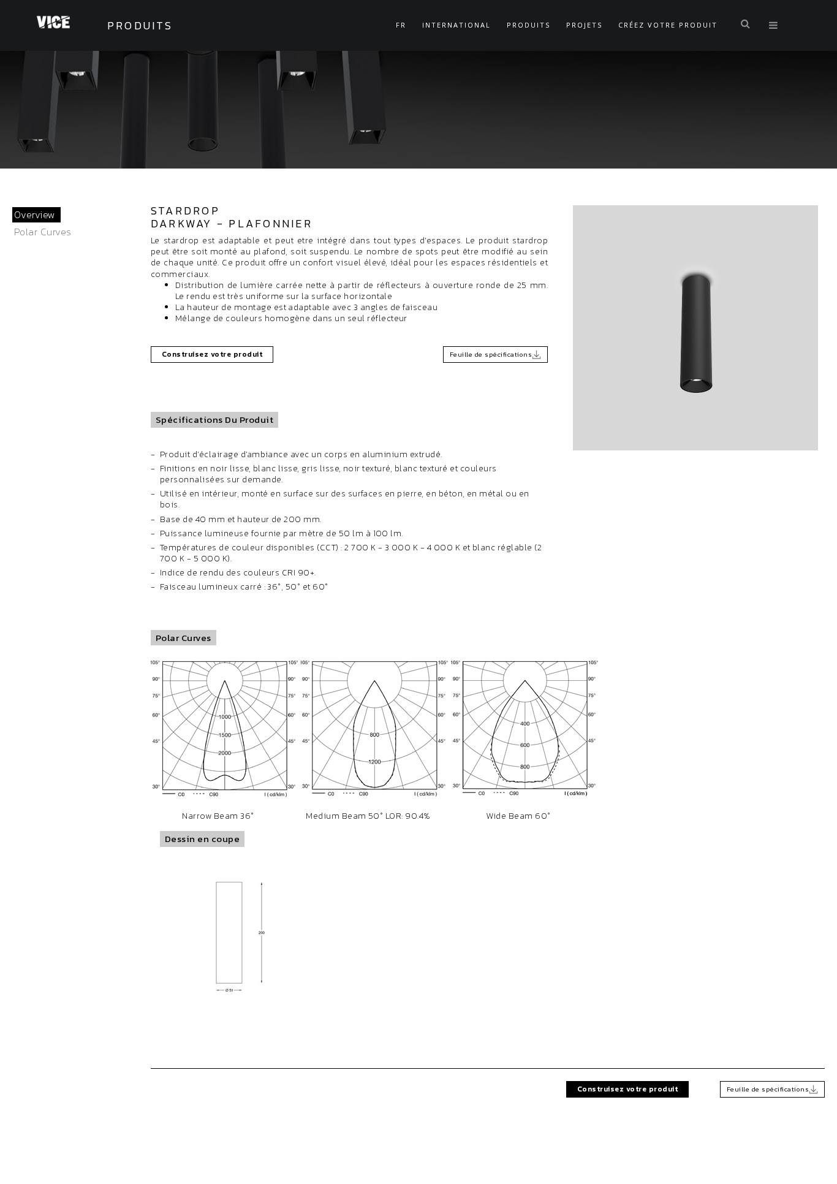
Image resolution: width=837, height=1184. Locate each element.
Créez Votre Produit (668, 24)
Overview (35, 214)
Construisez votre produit (212, 354)
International (456, 24)
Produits (528, 24)
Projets (584, 24)
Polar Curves (43, 231)
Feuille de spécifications (491, 354)
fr (401, 24)
